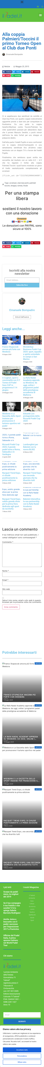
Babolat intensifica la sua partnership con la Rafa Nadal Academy (31, 503)
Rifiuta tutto (22, 1062)
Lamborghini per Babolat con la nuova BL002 (30, 446)
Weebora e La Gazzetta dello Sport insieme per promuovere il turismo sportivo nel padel (11, 419)
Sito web (6, 589)
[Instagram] (42, 6)
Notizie (7, 66)
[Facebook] (37, 6)
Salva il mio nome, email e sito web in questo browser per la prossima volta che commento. (22, 601)
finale (25, 186)
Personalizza (22, 1056)
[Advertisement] (22, 633)
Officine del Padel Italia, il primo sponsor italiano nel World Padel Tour (11, 940)
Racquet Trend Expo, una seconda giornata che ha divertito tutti (32, 476)
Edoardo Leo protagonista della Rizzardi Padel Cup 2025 (31, 417)
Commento (7, 542)
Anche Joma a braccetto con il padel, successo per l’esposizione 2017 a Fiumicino (11, 924)
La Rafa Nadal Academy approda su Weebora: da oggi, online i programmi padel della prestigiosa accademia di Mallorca (31, 386)
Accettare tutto (22, 1050)
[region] (22, 1046)
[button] (22, 2)
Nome (5, 571)
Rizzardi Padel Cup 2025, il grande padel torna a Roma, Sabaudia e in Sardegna (11, 449)
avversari (13, 183)
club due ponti (23, 183)
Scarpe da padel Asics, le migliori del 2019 (10, 894)
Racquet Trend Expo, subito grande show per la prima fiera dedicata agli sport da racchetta (11, 504)
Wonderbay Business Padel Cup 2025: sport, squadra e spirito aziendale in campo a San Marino (32, 353)
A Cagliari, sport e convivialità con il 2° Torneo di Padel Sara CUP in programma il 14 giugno (11, 384)
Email (5, 580)
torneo (20, 186)
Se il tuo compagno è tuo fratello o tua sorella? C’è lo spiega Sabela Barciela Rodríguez (12, 908)
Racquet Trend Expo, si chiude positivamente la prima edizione (11, 476)
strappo (14, 186)
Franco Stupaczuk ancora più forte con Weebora (11, 349)
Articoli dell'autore (22, 317)
